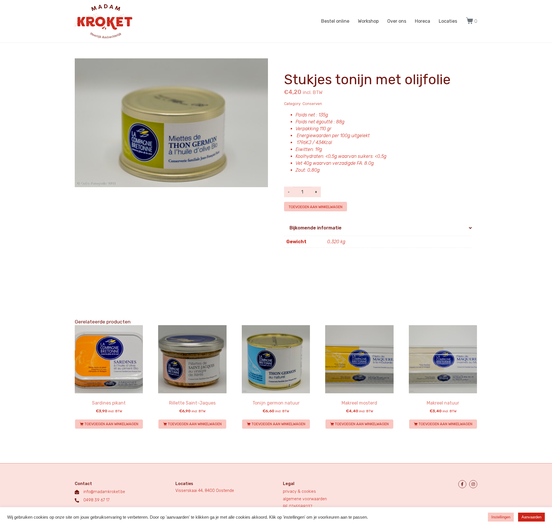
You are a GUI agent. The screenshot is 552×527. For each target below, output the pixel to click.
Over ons (396, 21)
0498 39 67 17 (96, 500)
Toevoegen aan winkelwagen (315, 207)
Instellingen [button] (500, 517)
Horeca (422, 21)
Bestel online (335, 21)
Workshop (368, 21)
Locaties (448, 21)
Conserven (312, 103)
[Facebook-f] (462, 484)
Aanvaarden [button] (531, 517)
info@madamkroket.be (104, 491)
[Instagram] (473, 484)
